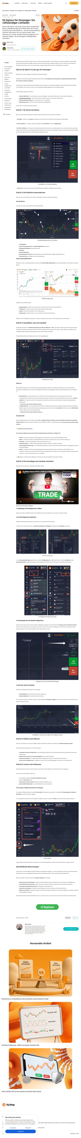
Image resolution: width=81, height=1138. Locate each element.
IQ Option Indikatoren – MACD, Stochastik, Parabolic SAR (20, 1045)
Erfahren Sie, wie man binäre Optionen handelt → (31, 404)
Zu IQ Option (17, 3)
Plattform (40, 3)
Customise (13, 1128)
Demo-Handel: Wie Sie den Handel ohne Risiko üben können (21, 1091)
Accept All (20, 1131)
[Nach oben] (4, 114)
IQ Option (31, 119)
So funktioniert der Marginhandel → (25, 428)
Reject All (28, 1128)
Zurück (76, 10)
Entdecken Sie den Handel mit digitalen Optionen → (31, 412)
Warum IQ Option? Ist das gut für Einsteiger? (8, 68)
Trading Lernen (24, 3)
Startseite (6, 10)
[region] (20, 1125)
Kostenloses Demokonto (25, 98)
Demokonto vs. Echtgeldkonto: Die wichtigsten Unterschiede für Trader (25, 999)
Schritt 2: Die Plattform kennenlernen (7, 79)
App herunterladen (48, 3)
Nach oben (8, 114)
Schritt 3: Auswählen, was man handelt (7, 85)
